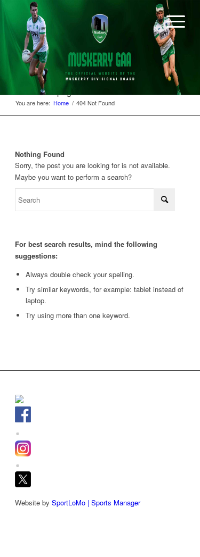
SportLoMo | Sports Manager (96, 502)
